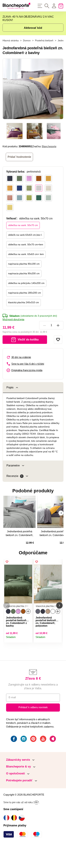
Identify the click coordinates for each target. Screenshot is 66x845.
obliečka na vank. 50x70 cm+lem (25, 244)
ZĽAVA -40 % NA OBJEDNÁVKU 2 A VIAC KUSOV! (28, 18)
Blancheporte (49, 146)
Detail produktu (28, 639)
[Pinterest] (33, 739)
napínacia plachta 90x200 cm (24, 273)
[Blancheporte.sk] (16, 6)
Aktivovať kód (33, 27)
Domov (27, 40)
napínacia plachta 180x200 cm (24, 292)
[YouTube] (43, 739)
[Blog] (52, 739)
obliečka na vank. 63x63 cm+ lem (26, 254)
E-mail (12, 697)
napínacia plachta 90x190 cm (24, 263)
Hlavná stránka (11, 40)
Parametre (13, 465)
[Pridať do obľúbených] (58, 339)
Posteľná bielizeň (44, 40)
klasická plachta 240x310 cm (23, 302)
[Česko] (22, 818)
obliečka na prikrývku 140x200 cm (26, 283)
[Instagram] (23, 739)
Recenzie (14, 476)
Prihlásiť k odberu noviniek (33, 707)
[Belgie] (15, 818)
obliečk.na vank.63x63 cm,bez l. (25, 234)
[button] (6, 605)
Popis (10, 387)
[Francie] (7, 818)
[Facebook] (13, 739)
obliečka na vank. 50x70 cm (23, 225)
